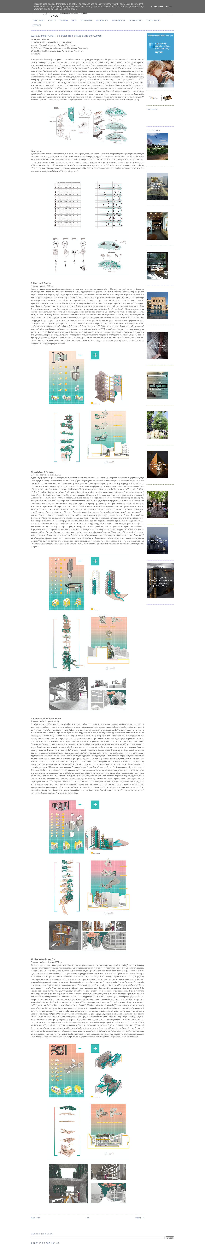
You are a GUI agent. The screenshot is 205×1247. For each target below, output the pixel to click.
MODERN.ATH (102, 21)
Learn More (157, 6)
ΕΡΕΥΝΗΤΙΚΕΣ (118, 21)
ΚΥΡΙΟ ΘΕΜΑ (38, 21)
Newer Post (35, 1218)
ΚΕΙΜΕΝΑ (64, 21)
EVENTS (52, 21)
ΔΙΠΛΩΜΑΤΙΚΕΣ (136, 21)
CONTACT (36, 25)
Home (88, 1218)
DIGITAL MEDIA (153, 21)
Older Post (139, 1218)
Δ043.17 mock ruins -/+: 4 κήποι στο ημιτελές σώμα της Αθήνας (66, 35)
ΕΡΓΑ (74, 21)
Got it (169, 6)
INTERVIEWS (86, 21)
